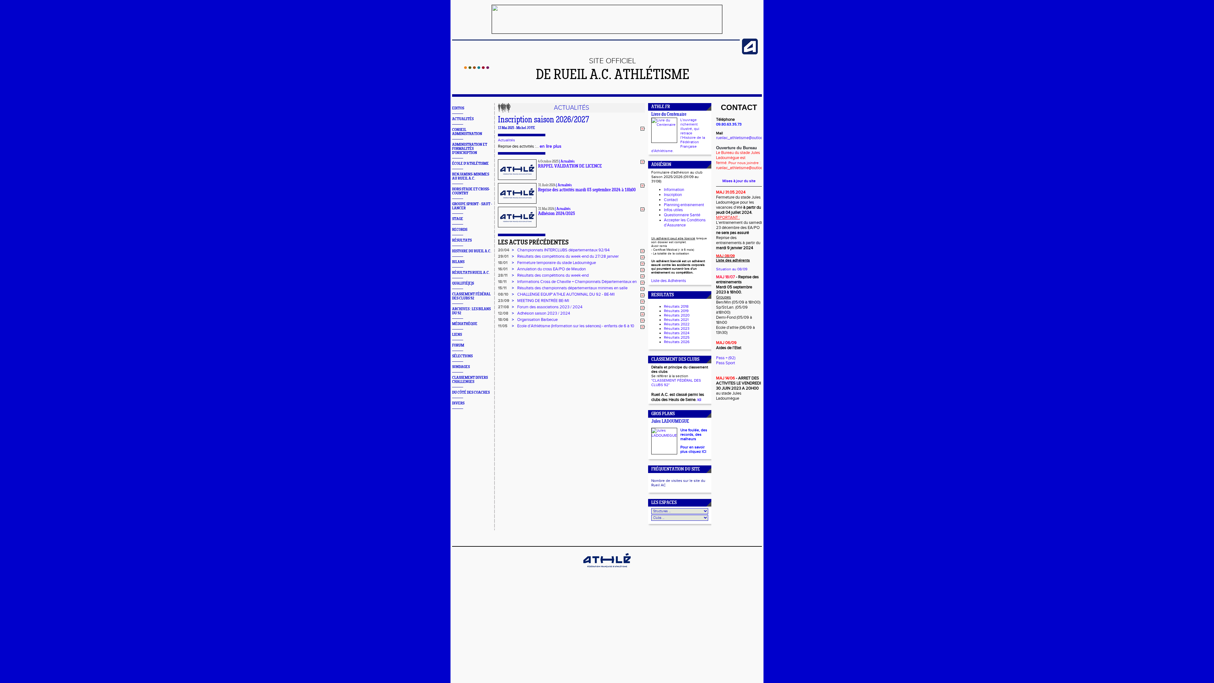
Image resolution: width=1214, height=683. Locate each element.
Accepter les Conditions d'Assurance (685, 223)
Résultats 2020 (677, 315)
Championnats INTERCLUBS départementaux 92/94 (563, 250)
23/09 (503, 300)
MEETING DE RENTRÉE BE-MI (543, 300)
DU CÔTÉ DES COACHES (471, 393)
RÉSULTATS (462, 240)
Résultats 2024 (677, 333)
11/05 (502, 326)
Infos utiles (673, 209)
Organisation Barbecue (537, 319)
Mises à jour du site (739, 181)
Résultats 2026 (677, 342)
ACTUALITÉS (463, 119)
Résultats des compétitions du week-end (553, 275)
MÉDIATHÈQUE (464, 324)
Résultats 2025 (677, 337)
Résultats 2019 (676, 311)
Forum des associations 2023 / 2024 (549, 307)
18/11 (502, 281)
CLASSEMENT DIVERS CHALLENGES (470, 380)
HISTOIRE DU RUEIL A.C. (471, 251)
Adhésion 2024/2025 (556, 214)
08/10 (503, 294)
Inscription (673, 194)
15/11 (502, 288)
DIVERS (458, 403)
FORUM (458, 345)
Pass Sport (725, 363)
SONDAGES (461, 367)
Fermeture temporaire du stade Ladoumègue (556, 262)
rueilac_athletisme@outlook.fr (742, 137)
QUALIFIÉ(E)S (463, 283)
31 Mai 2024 (546, 209)
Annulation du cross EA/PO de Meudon (551, 269)
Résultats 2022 (677, 324)
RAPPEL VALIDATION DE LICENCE (570, 166)
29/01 (503, 256)
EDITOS (458, 108)
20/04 (503, 250)
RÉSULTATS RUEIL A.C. (471, 273)
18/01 (502, 262)
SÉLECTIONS (462, 356)
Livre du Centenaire (668, 114)
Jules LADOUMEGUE (670, 421)
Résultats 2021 (676, 319)
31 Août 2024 (546, 185)
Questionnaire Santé (682, 215)
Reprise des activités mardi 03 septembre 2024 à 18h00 (587, 190)
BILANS (458, 262)
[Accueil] (476, 67)
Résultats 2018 (676, 306)
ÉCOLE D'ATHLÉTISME (470, 164)
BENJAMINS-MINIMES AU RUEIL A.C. (470, 176)
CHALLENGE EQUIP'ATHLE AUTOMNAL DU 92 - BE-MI (566, 294)
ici (699, 399)
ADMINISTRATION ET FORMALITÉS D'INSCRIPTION (469, 149)
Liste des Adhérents (668, 280)
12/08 (503, 313)
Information (674, 189)
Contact (671, 199)
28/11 (502, 275)
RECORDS (459, 230)
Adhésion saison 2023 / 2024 (543, 313)
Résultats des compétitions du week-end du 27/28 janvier (568, 256)
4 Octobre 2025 (548, 161)
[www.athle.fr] (750, 53)
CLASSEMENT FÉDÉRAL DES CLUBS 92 (471, 296)
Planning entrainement (684, 204)
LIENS (457, 335)
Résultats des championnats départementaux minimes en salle (572, 288)
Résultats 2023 (677, 328)
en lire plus (550, 146)
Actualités (506, 140)
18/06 (503, 319)
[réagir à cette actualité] (643, 128)
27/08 (503, 307)
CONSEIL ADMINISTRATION (467, 132)
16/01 (502, 269)
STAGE (457, 219)
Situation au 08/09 (731, 269)
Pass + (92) (725, 357)
